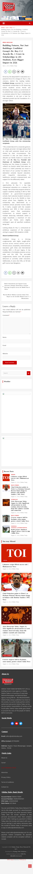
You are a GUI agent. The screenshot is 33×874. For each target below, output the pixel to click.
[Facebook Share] (5, 71)
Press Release (8, 42)
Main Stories (15, 485)
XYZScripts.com (22, 860)
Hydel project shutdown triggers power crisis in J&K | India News (20, 532)
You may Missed (9, 541)
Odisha (13, 475)
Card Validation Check (8, 768)
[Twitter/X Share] (14, 71)
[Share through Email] (18, 71)
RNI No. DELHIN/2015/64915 (18, 855)
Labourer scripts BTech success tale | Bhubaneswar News (20, 478)
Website (5, 354)
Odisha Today (13, 66)
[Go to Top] (30, 866)
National (14, 526)
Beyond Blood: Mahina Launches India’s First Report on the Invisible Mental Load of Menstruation (16, 297)
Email (4, 346)
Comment (6, 316)
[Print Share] (22, 71)
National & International (19, 528)
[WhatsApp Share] (10, 71)
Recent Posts (9, 471)
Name (4, 338)
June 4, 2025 (6, 66)
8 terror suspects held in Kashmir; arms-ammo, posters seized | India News (20, 519)
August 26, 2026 (15, 482)
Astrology (14, 499)
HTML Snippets (10, 860)
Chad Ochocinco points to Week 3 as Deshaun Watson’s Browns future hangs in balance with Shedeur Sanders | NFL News (20, 491)
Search (28, 373)
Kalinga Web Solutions (19, 852)
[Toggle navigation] (3, 23)
